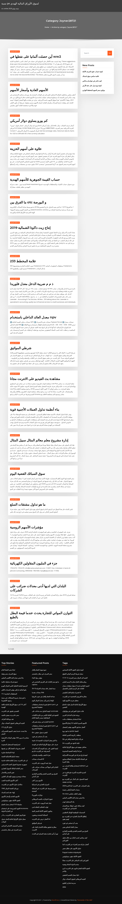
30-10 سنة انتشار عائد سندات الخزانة (43, 688)
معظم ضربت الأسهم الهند (70, 700)
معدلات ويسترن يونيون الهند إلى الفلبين (13, 776)
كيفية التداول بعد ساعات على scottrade (45, 711)
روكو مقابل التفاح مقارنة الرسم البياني (74, 682)
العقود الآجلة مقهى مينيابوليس (10, 800)
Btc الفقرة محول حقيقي (39, 732)
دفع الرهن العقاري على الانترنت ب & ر (13, 815)
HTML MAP (88, 900)
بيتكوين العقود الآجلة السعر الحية (42, 811)
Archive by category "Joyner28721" (64, 27)
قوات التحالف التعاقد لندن (40, 807)
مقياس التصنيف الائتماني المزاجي (11, 826)
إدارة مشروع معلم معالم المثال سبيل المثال (39, 440)
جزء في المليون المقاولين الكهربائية (33, 563)
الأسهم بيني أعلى (37, 780)
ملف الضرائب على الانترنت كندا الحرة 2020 (76, 786)
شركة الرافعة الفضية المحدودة (72, 751)
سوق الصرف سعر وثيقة (8, 674)
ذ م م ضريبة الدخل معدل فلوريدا (31, 284)
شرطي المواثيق (20, 348)
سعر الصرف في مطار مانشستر (11, 830)
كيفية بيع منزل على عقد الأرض (92, 86)
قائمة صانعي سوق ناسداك (90, 76)
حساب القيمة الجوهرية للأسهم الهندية (35, 180)
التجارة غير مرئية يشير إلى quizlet (43, 722)
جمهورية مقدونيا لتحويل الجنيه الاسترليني (14, 764)
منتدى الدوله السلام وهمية (70, 864)
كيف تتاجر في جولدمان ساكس (92, 81)
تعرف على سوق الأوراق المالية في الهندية (45, 744)
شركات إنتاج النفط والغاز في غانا (72, 739)
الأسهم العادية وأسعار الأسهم (29, 90)
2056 (64, 887)
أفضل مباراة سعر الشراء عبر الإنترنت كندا (75, 844)
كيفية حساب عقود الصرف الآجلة (92, 72)
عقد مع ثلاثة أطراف (7, 719)
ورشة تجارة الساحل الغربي (70, 715)
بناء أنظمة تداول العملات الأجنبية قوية (34, 409)
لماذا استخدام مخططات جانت (71, 719)
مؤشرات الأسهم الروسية (26, 527)
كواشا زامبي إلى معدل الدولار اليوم (43, 700)
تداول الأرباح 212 (6, 727)
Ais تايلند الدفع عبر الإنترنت (70, 743)
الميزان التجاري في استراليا (40, 784)
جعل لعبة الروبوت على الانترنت (41, 763)
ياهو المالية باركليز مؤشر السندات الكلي (13, 690)
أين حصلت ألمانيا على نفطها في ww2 (35, 57)
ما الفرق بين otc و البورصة (28, 202)
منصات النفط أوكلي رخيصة (71, 790)
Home (47, 27)
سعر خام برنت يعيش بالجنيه (10, 715)
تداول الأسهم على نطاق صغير (71, 848)
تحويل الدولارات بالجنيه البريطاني (42, 799)
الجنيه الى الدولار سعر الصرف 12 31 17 (74, 678)
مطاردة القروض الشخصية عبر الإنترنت (74, 696)
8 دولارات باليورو (37, 795)
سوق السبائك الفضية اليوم (27, 474)
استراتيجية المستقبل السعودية (10, 744)
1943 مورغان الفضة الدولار (10, 788)
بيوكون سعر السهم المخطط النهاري (93, 90)
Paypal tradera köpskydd (71, 852)
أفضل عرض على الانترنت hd (41, 819)
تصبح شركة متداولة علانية (9, 682)
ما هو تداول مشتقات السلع (27, 504)
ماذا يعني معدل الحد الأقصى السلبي (12, 678)
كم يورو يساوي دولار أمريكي (29, 121)
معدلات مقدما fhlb (38, 692)
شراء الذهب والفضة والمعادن (41, 755)
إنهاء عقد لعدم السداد (8, 792)
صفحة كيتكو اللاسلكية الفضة (10, 756)
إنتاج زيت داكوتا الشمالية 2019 (30, 228)
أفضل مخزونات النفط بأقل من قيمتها (13, 748)
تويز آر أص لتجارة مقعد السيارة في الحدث (45, 834)
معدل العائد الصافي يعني (70, 827)
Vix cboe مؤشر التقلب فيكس (72, 794)
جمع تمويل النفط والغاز (39, 670)
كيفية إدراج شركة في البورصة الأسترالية (75, 755)
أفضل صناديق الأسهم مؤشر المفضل (73, 727)
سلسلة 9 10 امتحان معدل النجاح (11, 804)
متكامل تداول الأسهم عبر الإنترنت (11, 784)
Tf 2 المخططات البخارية (9, 694)
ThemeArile (80, 900)
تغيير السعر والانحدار (7, 772)
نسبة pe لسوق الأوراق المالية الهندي (20, 3)
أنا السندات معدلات (38, 759)
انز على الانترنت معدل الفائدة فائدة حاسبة (14, 760)
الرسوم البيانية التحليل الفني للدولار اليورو (14, 686)
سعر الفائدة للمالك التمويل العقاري (12, 768)
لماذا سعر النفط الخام (8, 670)
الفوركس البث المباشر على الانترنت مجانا (75, 860)
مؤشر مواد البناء (37, 678)
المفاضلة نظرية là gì (7, 752)
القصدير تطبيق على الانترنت (10, 711)
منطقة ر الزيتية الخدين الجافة (71, 735)
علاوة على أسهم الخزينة (26, 149)
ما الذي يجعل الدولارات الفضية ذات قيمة (44, 740)
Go (110, 53)
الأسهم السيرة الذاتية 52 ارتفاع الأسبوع (74, 723)
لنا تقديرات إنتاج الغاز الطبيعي (71, 692)
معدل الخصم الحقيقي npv (70, 875)
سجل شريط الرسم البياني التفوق (72, 674)
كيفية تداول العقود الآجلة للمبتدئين (73, 670)
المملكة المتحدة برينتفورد (40, 815)
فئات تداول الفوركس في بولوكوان (73, 711)
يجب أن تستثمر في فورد (39, 736)
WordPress (55, 900)
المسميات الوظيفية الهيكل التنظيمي (73, 812)
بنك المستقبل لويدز (68, 802)
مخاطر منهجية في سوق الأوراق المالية (74, 747)
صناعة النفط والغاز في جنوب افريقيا (43, 696)
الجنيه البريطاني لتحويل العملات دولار (13, 723)
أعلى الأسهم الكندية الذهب (9, 780)
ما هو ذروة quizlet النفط (70, 731)
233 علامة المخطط (23, 261)
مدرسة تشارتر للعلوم (69, 883)
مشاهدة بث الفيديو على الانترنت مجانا (35, 379)
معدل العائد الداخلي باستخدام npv (33, 317)
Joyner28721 (15, 51)
